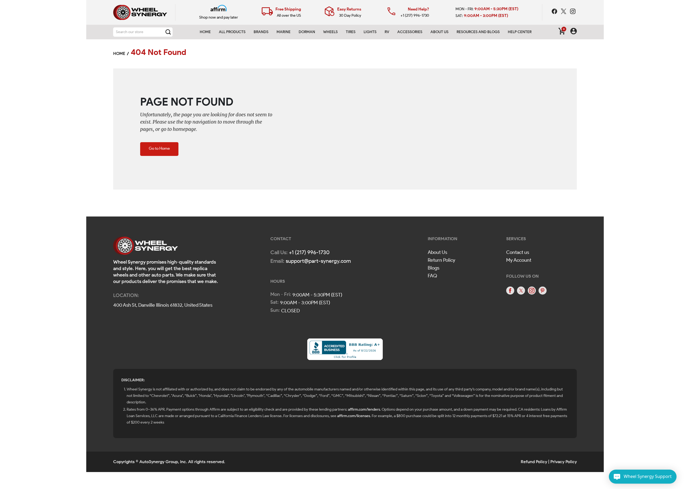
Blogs (433, 268)
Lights (370, 32)
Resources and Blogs (478, 32)
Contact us (517, 252)
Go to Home (159, 148)
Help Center (520, 32)
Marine (284, 32)
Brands (261, 32)
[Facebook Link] (555, 12)
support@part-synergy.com (318, 261)
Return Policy (441, 260)
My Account (518, 260)
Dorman (307, 32)
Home (205, 32)
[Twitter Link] (564, 12)
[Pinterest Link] (543, 291)
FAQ (432, 276)
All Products (232, 32)
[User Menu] (573, 32)
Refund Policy (534, 461)
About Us (437, 252)
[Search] (168, 32)
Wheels (330, 32)
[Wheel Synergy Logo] (145, 247)
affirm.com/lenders (364, 409)
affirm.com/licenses (353, 416)
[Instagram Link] (573, 12)
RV (387, 32)
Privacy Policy (563, 461)
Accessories (409, 32)
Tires (351, 32)
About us (439, 32)
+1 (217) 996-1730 (415, 15)
